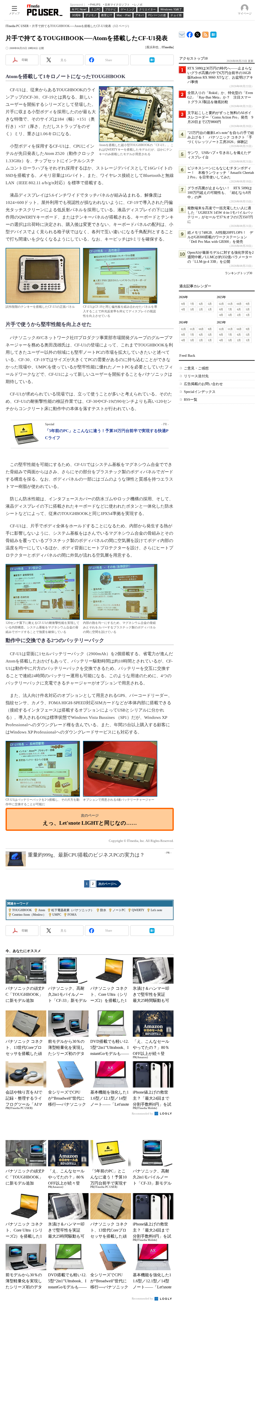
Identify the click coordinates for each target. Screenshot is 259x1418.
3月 (192, 309)
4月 (183, 309)
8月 (183, 303)
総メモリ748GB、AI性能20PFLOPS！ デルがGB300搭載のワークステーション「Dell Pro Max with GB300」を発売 (220, 237)
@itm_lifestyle (198, 33)
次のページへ (107, 884)
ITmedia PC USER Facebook (190, 33)
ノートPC (119, 910)
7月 (192, 303)
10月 (239, 303)
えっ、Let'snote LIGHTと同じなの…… (90, 823)
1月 (210, 309)
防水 (103, 910)
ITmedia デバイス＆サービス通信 (182, 34)
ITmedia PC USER (17, 26)
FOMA (72, 914)
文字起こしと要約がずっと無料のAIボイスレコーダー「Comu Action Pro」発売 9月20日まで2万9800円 (220, 117)
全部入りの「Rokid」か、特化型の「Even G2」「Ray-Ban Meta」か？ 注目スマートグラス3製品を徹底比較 (220, 97)
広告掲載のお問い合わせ (203, 384)
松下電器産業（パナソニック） (72, 910)
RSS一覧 (190, 399)
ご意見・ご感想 (196, 368)
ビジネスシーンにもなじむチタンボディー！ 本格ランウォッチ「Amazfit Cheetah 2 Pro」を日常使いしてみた (220, 172)
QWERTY (138, 910)
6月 (201, 303)
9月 (248, 303)
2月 (201, 309)
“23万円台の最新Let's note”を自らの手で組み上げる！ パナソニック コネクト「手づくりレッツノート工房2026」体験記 (220, 137)
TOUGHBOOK (22, 910)
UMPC (56, 914)
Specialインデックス (199, 392)
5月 (210, 303)
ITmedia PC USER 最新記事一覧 (205, 34)
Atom (41, 910)
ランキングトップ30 (238, 273)
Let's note (156, 910)
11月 (230, 303)
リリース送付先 (196, 376)
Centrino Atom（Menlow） (29, 914)
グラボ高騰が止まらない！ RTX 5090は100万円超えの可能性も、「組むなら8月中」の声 (219, 192)
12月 (221, 303)
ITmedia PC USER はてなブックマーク (213, 34)
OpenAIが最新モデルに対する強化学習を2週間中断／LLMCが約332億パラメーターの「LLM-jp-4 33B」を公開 (220, 257)
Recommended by (143, 1113)
